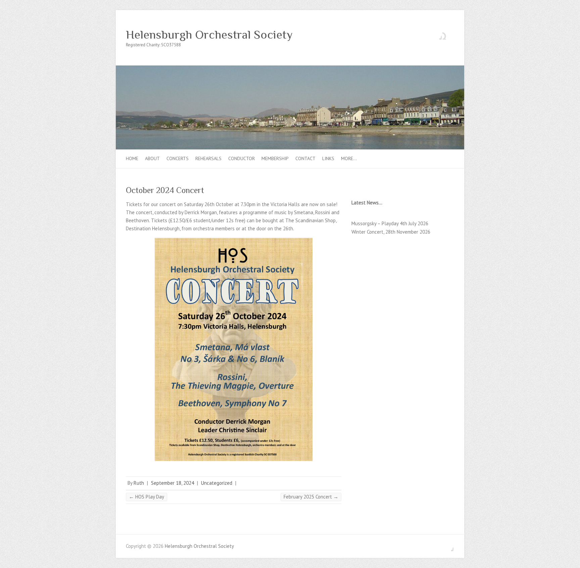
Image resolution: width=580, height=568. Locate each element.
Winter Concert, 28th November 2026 (390, 232)
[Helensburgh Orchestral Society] (290, 68)
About (152, 158)
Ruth (139, 483)
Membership (275, 158)
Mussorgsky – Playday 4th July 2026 (389, 223)
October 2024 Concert (165, 190)
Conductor (241, 158)
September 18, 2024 (172, 483)
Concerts (177, 158)
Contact (305, 158)
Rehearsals (208, 158)
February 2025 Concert (311, 496)
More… (349, 158)
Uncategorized (216, 483)
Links (328, 158)
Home (132, 158)
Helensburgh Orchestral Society (209, 34)
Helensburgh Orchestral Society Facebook (437, 35)
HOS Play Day (146, 496)
